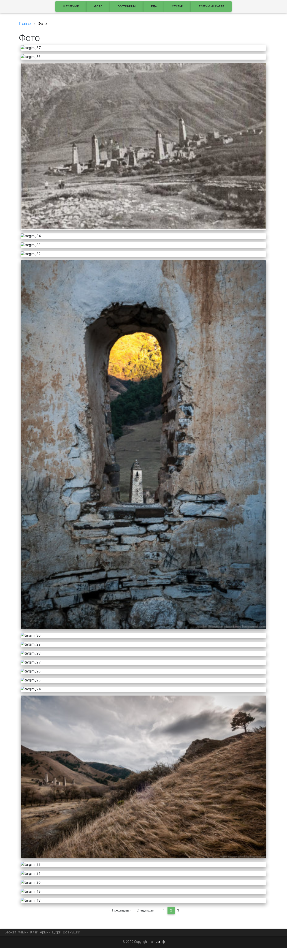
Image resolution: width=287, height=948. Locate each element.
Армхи (45, 932)
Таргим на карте (211, 6)
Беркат (10, 932)
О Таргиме (71, 6)
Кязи (34, 932)
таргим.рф (157, 942)
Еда (154, 6)
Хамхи (23, 932)
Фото (98, 6)
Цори (56, 932)
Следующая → (147, 910)
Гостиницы (127, 6)
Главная (25, 24)
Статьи (177, 6)
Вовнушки (71, 932)
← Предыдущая (119, 910)
